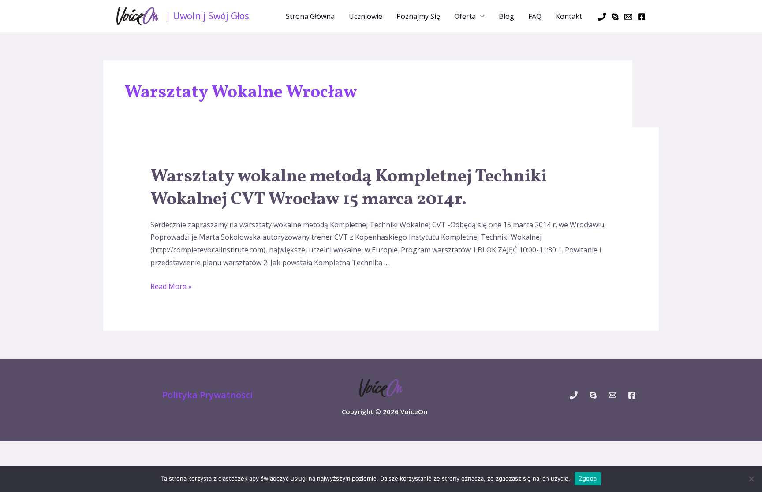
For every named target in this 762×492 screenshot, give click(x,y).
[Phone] (602, 17)
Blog (506, 16)
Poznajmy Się (418, 16)
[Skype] (615, 17)
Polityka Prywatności (207, 395)
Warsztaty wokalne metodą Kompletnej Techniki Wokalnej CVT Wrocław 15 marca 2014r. (348, 188)
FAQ (535, 16)
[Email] (628, 17)
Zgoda (588, 478)
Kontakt (569, 16)
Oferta (465, 16)
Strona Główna (310, 16)
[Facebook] (642, 17)
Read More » (171, 286)
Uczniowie (365, 16)
